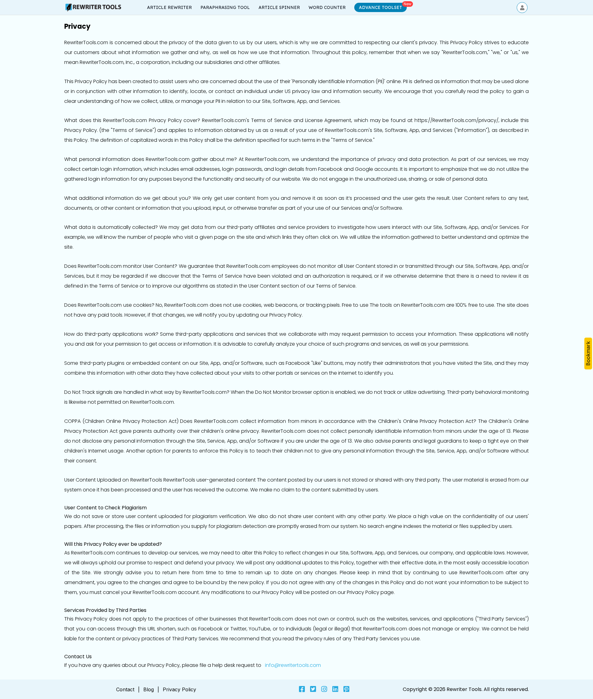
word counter (327, 7)
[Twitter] (313, 689)
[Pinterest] (346, 689)
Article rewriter (169, 7)
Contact (125, 689)
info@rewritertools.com (293, 665)
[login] (522, 7)
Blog (148, 689)
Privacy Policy (179, 689)
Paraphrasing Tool (225, 7)
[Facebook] (302, 689)
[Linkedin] (335, 689)
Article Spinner (279, 7)
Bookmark (588, 353)
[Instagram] (324, 689)
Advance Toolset (380, 7)
